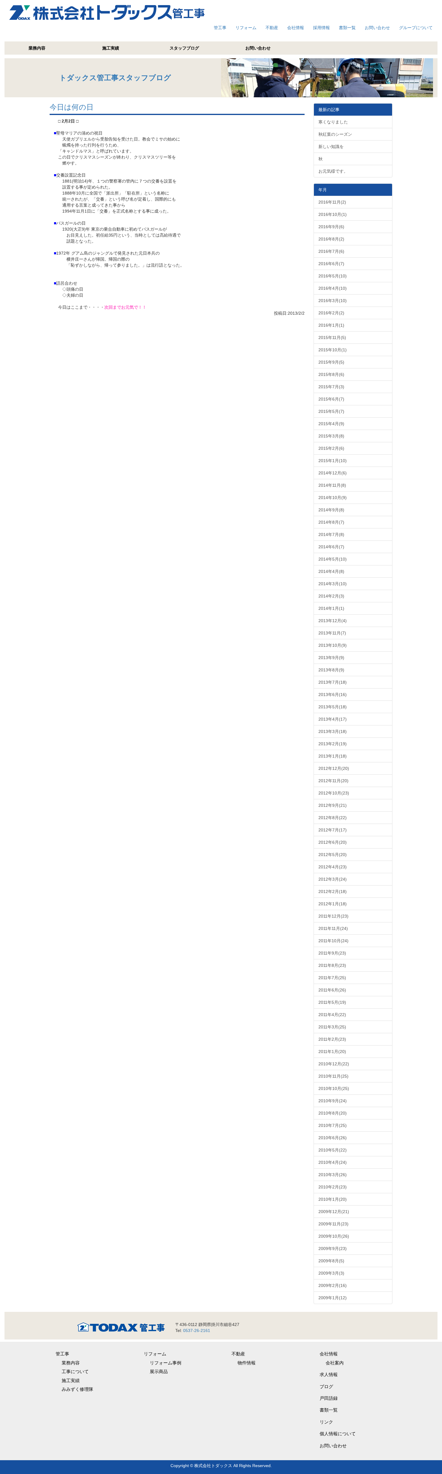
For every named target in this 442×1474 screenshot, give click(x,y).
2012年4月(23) (332, 866)
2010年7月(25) (332, 1125)
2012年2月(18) (332, 891)
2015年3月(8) (331, 436)
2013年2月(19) (332, 743)
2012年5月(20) (332, 854)
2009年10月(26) (333, 1236)
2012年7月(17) (332, 830)
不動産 (272, 27)
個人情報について (338, 1433)
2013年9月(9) (331, 657)
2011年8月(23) (332, 965)
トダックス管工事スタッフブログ (115, 78)
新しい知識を (331, 146)
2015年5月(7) (331, 411)
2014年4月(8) (331, 571)
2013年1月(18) (332, 756)
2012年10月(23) (333, 793)
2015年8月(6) (331, 374)
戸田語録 (329, 1398)
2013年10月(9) (332, 645)
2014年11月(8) (332, 485)
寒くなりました (333, 122)
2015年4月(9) (331, 423)
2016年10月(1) (332, 214)
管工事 (220, 27)
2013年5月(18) (332, 706)
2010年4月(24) (332, 1162)
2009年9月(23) (332, 1248)
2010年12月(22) (333, 1063)
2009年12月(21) (333, 1211)
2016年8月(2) (331, 239)
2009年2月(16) (332, 1285)
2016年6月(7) (331, 263)
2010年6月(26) (332, 1137)
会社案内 (335, 1362)
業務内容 (37, 48)
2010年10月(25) (333, 1088)
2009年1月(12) (332, 1297)
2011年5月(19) (332, 1002)
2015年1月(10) (332, 460)
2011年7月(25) (332, 977)
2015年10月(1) (332, 349)
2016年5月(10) (332, 276)
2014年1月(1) (331, 608)
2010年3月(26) (332, 1174)
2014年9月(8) (331, 509)
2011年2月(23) (332, 1039)
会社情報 (295, 27)
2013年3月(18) (332, 731)
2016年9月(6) (331, 226)
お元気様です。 (333, 171)
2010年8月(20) (332, 1113)
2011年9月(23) (332, 953)
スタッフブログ (184, 48)
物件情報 (247, 1362)
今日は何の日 (72, 107)
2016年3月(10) (332, 300)
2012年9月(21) (332, 805)
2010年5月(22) (332, 1150)
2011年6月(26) (332, 990)
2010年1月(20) (332, 1199)
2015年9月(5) (331, 362)
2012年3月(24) (332, 879)
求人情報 (329, 1374)
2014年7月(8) (331, 534)
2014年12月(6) (332, 473)
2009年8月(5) (331, 1260)
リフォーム (245, 27)
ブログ (326, 1386)
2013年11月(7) (332, 633)
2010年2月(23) (332, 1187)
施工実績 (110, 48)
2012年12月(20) (333, 768)
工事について (75, 1371)
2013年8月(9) (331, 669)
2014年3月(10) (332, 583)
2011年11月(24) (333, 928)
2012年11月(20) (333, 780)
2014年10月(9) (332, 497)
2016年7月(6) (331, 251)
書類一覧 (347, 27)
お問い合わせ (377, 27)
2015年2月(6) (331, 448)
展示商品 (159, 1371)
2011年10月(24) (333, 940)
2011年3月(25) (332, 1027)
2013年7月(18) (332, 682)
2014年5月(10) (332, 559)
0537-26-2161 (196, 1330)
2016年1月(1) (331, 325)
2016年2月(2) (331, 312)
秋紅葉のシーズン (335, 134)
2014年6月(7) (331, 546)
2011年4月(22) (332, 1014)
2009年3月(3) (331, 1273)
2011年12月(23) (333, 916)
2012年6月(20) (332, 842)
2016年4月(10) (332, 288)
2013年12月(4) (332, 620)
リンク (326, 1421)
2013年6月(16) (332, 694)
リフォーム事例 (165, 1362)
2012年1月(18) (332, 903)
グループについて (416, 27)
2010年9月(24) (332, 1100)
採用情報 (321, 27)
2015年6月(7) (331, 399)
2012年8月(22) (332, 817)
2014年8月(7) (331, 522)
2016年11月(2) (332, 202)
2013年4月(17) (332, 719)
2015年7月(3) (331, 386)
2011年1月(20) (332, 1051)
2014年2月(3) (331, 596)
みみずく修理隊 (77, 1389)
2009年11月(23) (333, 1223)
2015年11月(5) (332, 337)
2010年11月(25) (333, 1076)
